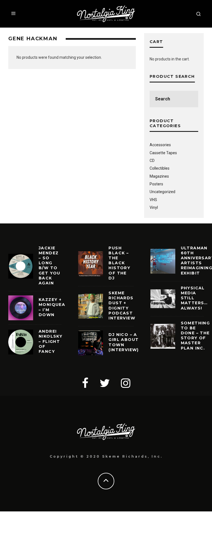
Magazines (159, 176)
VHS (153, 200)
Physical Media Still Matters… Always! (194, 298)
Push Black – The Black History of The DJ (119, 263)
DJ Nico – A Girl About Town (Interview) (123, 342)
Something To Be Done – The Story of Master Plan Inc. (195, 336)
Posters (156, 184)
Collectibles (159, 168)
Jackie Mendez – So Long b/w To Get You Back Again (49, 265)
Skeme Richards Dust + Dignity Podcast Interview (121, 305)
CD (152, 160)
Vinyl (154, 207)
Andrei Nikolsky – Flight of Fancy (50, 341)
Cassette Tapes (163, 153)
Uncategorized (162, 192)
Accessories (160, 145)
